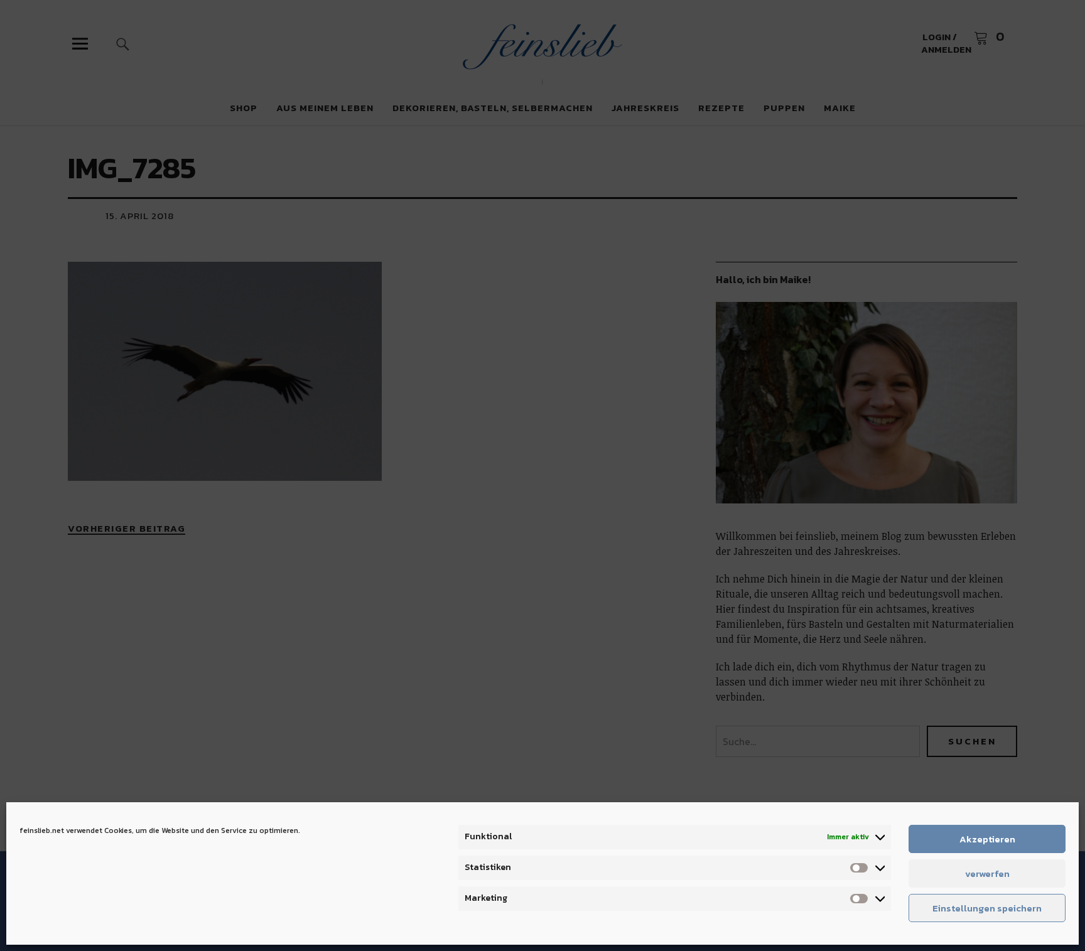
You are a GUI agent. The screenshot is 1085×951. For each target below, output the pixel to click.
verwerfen (987, 873)
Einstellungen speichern (987, 908)
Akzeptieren (987, 839)
